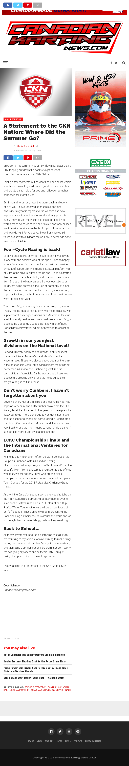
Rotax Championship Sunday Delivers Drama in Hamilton (34, 654)
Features (49, 741)
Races (59, 741)
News (39, 741)
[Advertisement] (46, 620)
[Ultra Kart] (64, 14)
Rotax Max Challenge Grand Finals (50, 690)
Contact (78, 741)
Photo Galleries (93, 741)
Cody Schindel (25, 146)
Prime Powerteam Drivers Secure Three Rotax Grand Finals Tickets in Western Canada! (36, 669)
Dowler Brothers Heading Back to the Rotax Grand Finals (35, 661)
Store (31, 741)
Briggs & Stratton (36, 687)
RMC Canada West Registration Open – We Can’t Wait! (34, 677)
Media (68, 741)
